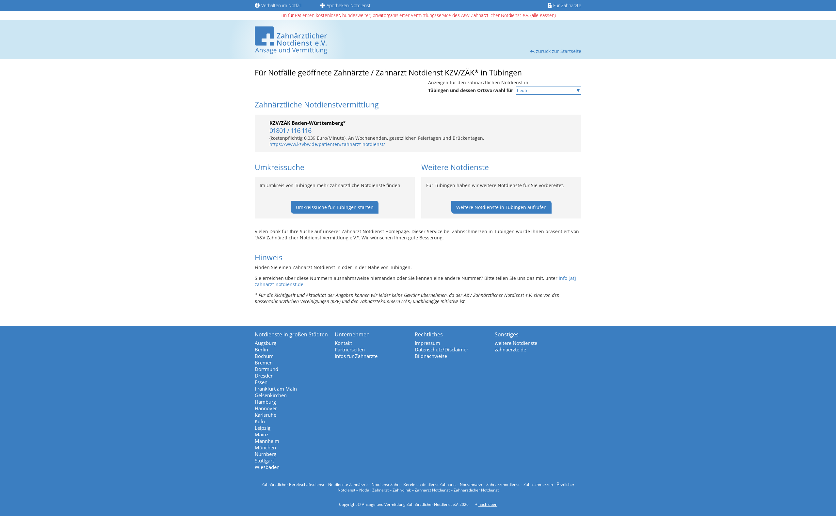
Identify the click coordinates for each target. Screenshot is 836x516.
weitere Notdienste (516, 343)
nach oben (487, 504)
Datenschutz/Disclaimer (441, 349)
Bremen (264, 362)
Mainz (261, 434)
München (265, 447)
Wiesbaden (267, 467)
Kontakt (343, 343)
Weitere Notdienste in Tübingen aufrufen (501, 207)
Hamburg (265, 401)
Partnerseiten (350, 349)
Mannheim (267, 441)
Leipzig (262, 428)
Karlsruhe (265, 414)
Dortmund (266, 369)
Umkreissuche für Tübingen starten (335, 207)
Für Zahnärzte (567, 5)
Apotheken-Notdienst (349, 5)
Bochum (264, 356)
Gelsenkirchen (271, 395)
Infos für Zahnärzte (356, 356)
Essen (261, 382)
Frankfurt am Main (276, 388)
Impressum (427, 343)
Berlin (261, 349)
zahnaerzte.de (510, 349)
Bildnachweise (431, 356)
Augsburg (265, 343)
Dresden (264, 375)
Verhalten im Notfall (281, 5)
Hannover (266, 408)
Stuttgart (264, 460)
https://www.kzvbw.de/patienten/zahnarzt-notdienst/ (327, 144)
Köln (260, 421)
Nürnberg (265, 454)
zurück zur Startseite (558, 51)
